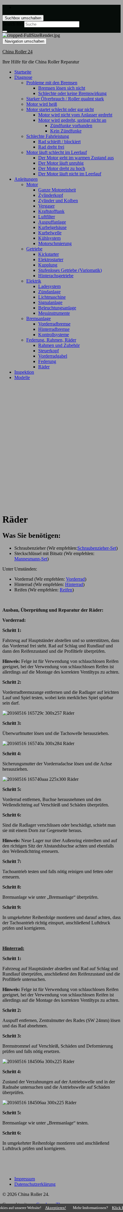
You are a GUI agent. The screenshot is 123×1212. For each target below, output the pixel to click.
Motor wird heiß (41, 104)
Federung (47, 361)
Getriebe (34, 248)
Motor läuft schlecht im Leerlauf (56, 152)
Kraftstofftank (51, 211)
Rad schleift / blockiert (59, 141)
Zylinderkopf (50, 195)
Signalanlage (50, 302)
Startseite (22, 71)
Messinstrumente (54, 313)
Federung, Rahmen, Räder (51, 339)
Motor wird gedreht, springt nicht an (72, 120)
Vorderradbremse (54, 323)
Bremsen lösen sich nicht (61, 88)
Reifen (66, 589)
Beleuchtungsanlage (57, 307)
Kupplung (47, 264)
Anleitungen (26, 179)
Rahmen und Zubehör (59, 345)
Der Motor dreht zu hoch (61, 168)
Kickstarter (48, 254)
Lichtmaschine (52, 297)
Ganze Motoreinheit (57, 189)
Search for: (12, 24)
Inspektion (24, 372)
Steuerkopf (48, 350)
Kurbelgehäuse (52, 227)
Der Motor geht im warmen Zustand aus (76, 157)
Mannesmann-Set (30, 558)
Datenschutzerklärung (35, 1184)
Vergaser (46, 205)
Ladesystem (49, 286)
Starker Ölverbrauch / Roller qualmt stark (65, 98)
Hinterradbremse (54, 329)
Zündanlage (49, 291)
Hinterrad (74, 584)
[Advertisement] (61, 446)
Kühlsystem (49, 238)
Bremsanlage (38, 318)
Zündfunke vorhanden (71, 125)
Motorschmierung (55, 243)
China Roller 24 (17, 51)
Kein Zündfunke (66, 130)
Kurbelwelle (49, 232)
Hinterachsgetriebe (55, 275)
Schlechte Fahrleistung (47, 136)
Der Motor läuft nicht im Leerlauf (69, 173)
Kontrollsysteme (53, 334)
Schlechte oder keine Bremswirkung (72, 93)
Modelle (22, 377)
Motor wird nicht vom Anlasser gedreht (75, 114)
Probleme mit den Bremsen (51, 82)
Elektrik (33, 280)
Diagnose (23, 77)
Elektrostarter (50, 259)
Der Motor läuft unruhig (61, 163)
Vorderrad (75, 579)
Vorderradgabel (52, 356)
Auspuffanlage (52, 222)
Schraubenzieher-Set (96, 548)
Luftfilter (46, 216)
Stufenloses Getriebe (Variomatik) (70, 270)
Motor (32, 184)
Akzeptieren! (55, 1207)
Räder (44, 366)
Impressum (24, 1178)
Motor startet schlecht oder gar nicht (60, 109)
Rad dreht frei (51, 146)
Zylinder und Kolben (58, 200)
